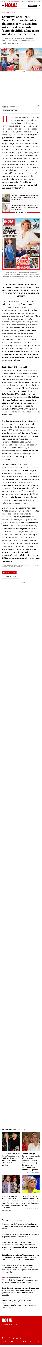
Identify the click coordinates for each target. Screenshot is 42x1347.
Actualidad (11, 12)
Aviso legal (7, 1341)
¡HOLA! (4, 104)
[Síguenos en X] (10, 1338)
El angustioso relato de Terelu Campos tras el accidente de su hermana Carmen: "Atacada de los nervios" (11, 1159)
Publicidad (5, 1330)
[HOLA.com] (11, 5)
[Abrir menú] (3, 5)
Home (4, 12)
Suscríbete (32, 5)
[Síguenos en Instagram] (3, 1338)
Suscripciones (6, 1328)
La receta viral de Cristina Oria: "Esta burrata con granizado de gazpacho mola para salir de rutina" (20, 1226)
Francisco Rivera (21, 382)
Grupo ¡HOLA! (27, 1328)
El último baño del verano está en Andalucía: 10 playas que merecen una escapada (20, 1235)
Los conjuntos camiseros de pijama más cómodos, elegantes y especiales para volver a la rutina (25, 197)
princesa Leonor (9, 373)
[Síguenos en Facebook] (6, 1338)
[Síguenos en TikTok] (14, 1338)
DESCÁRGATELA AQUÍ (15, 293)
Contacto (5, 1332)
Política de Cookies (26, 1341)
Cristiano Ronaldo (30, 433)
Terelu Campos (16, 132)
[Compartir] (38, 106)
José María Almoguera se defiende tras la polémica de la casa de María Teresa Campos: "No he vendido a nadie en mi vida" (11, 1202)
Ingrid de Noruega (30, 1)
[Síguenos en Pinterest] (21, 1338)
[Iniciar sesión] (39, 5)
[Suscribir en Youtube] (17, 1338)
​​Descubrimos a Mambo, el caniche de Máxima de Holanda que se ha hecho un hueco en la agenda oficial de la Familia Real (20, 1279)
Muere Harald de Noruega (17, 1)
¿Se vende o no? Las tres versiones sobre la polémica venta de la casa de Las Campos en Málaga (30, 1201)
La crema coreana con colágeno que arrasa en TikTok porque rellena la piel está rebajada (24, 207)
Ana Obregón (29, 470)
